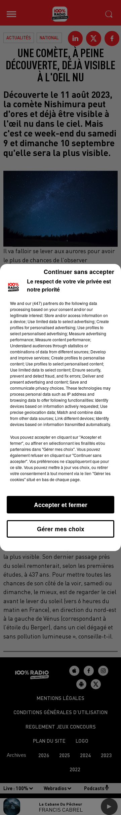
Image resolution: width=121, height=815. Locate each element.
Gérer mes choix (60, 529)
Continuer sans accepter (79, 271)
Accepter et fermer (60, 504)
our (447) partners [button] (41, 303)
